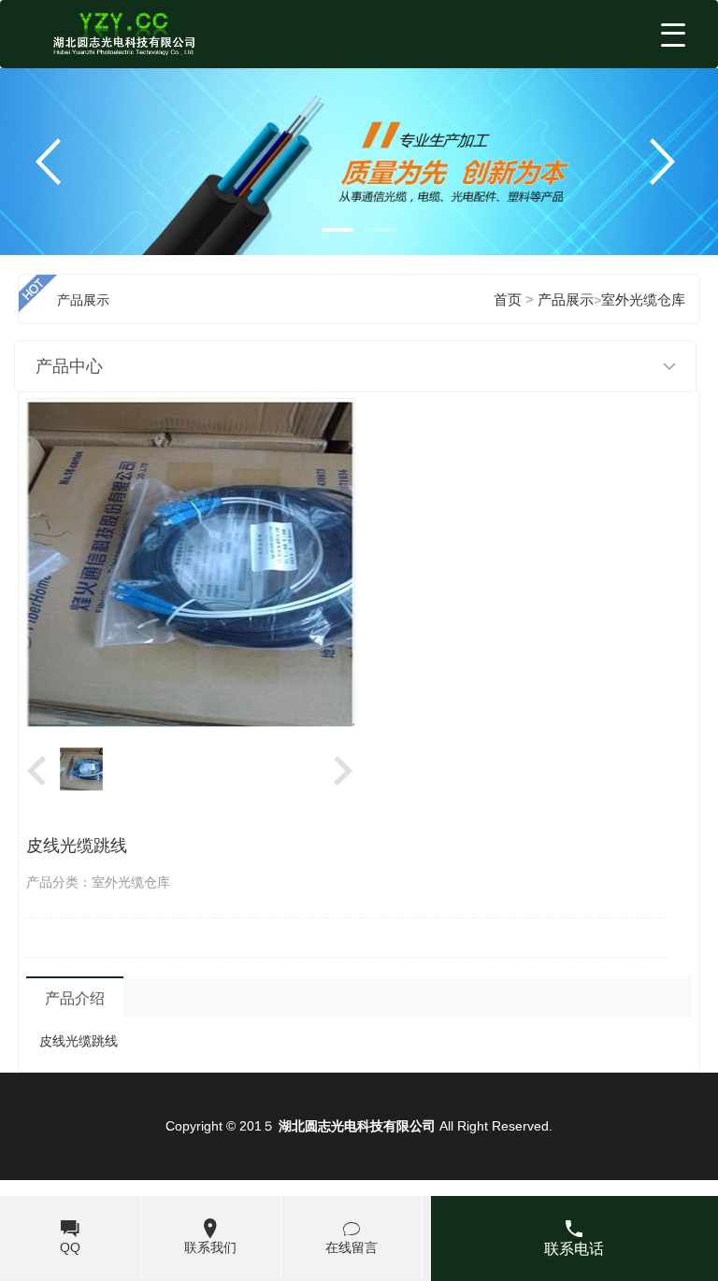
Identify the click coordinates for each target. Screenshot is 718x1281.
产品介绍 (75, 998)
